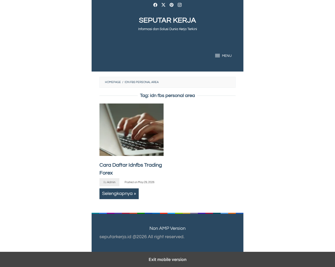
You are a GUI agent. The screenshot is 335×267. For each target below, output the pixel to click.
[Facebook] (155, 5)
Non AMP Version (167, 228)
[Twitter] (163, 5)
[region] (203, 145)
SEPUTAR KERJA (167, 20)
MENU (227, 56)
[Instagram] (180, 5)
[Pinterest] (172, 5)
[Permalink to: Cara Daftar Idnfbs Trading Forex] (131, 129)
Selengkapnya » (119, 193)
